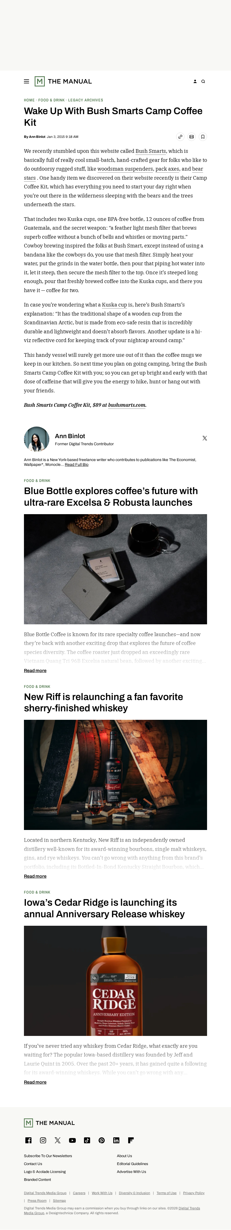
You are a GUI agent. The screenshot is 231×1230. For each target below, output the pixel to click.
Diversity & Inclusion (134, 1193)
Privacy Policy (194, 1193)
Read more (35, 670)
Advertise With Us (131, 1171)
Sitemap (59, 1200)
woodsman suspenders (125, 169)
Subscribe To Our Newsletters (48, 1156)
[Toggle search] (203, 81)
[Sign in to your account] (195, 81)
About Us (124, 1156)
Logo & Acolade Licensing (45, 1171)
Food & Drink (37, 480)
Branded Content (37, 1179)
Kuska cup (114, 304)
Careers (79, 1193)
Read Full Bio (76, 464)
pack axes (167, 169)
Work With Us (102, 1193)
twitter (205, 438)
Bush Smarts (151, 151)
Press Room (37, 1200)
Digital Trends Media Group (45, 1193)
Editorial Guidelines (132, 1163)
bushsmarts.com (126, 405)
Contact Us (33, 1163)
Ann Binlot (37, 137)
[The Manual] (63, 81)
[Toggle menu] (26, 81)
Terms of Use (167, 1193)
